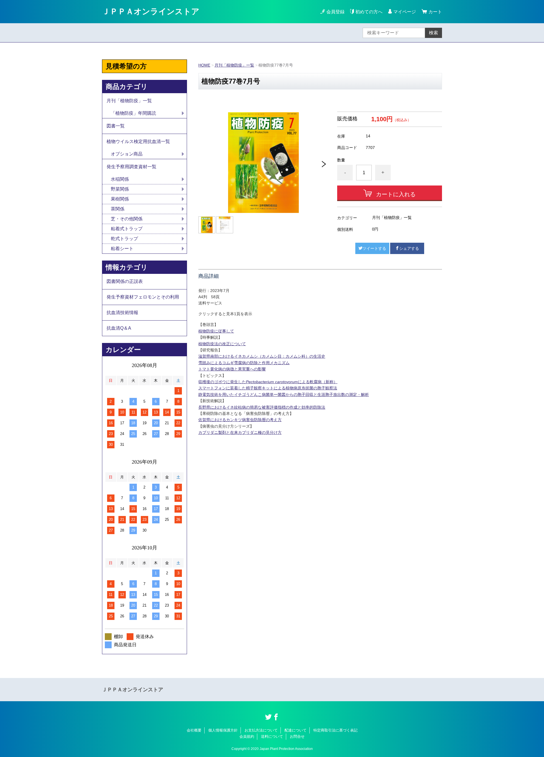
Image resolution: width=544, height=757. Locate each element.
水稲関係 (120, 179)
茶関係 (117, 208)
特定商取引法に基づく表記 (335, 730)
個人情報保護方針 (223, 730)
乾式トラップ (124, 238)
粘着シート (122, 248)
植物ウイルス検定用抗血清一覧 (138, 141)
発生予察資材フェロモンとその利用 (143, 297)
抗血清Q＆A (119, 328)
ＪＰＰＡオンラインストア (150, 11)
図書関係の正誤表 (125, 281)
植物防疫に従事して (216, 331)
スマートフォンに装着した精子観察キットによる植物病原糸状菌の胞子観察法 (267, 388)
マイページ (404, 11)
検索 (433, 32)
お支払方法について (261, 730)
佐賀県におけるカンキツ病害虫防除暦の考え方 (240, 419)
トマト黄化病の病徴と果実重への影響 (232, 369)
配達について (295, 730)
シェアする (409, 248)
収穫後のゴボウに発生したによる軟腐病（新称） (267, 381)
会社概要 (194, 730)
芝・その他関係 (127, 218)
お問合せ (297, 736)
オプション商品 (127, 154)
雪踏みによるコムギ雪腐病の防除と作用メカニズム (244, 363)
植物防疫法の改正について (222, 344)
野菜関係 (120, 189)
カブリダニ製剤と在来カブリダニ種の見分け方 (240, 432)
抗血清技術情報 (122, 312)
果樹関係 (120, 199)
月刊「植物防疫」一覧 (234, 65)
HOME (204, 65)
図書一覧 (116, 125)
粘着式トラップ (127, 228)
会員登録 (335, 11)
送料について (272, 736)
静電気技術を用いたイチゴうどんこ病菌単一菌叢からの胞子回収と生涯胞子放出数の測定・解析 (283, 394)
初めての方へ (368, 11)
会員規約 (246, 736)
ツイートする (374, 248)
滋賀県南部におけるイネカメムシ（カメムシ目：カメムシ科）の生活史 (261, 356)
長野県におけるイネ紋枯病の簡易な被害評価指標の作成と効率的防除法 (261, 407)
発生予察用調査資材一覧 (131, 166)
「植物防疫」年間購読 (133, 113)
